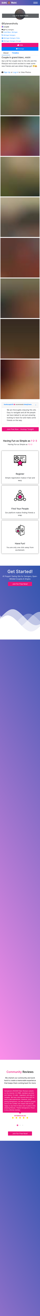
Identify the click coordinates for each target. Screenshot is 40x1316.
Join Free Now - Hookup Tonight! (20, 429)
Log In (16, 72)
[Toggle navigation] (36, 2)
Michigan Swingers (9, 35)
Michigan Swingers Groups (12, 41)
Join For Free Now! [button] (20, 584)
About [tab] (5, 53)
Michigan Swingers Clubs (11, 38)
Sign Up (7, 72)
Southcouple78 (9, 404)
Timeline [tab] (15, 53)
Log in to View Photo (20, 16)
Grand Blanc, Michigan (10, 32)
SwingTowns (28, 404)
